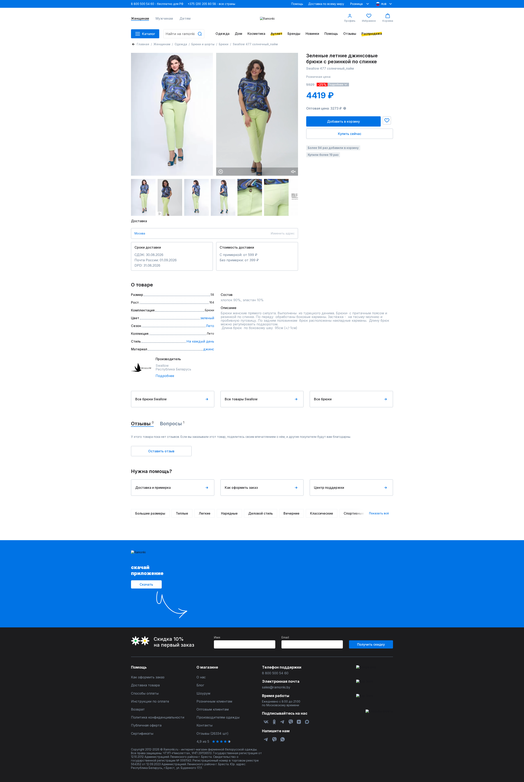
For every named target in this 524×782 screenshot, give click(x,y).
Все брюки (323, 399)
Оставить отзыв (161, 451)
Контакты (204, 725)
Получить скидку (371, 644)
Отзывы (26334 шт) (212, 734)
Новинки (312, 34)
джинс (208, 349)
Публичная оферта (146, 725)
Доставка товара (145, 685)
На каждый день (200, 341)
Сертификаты (142, 734)
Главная (143, 44)
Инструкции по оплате (150, 701)
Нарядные (229, 513)
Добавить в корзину (343, 121)
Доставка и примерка (153, 487)
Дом (238, 34)
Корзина (387, 20)
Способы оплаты (145, 693)
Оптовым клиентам (212, 709)
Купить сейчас (349, 134)
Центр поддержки (329, 487)
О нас (201, 677)
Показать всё (379, 513)
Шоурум (203, 693)
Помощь (297, 4)
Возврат (138, 709)
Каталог (148, 34)
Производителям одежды (217, 717)
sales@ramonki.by (276, 687)
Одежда (222, 34)
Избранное (369, 20)
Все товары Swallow (241, 399)
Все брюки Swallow (151, 399)
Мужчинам (164, 18)
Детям (185, 18)
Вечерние (291, 513)
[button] (387, 120)
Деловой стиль (260, 513)
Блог (200, 685)
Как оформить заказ (241, 487)
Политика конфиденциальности (157, 717)
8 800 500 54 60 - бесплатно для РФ (157, 4)
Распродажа (371, 34)
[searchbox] (183, 33)
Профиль (349, 20)
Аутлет (276, 34)
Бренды (294, 34)
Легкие (204, 513)
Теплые (182, 513)
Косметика (256, 34)
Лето (210, 326)
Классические (321, 513)
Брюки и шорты (203, 44)
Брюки (223, 44)
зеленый (207, 318)
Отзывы (349, 34)
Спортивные (354, 513)
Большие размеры (150, 513)
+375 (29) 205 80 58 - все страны (211, 4)
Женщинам (140, 18)
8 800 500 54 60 (275, 673)
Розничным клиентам (214, 701)
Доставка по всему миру (326, 4)
